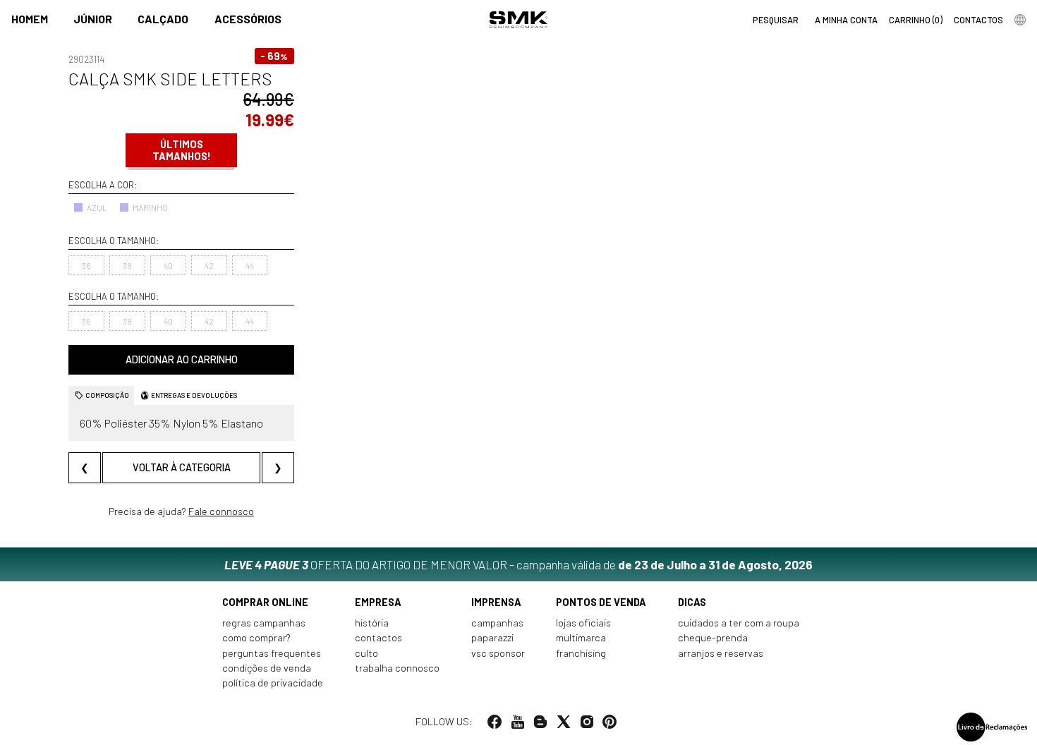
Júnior (92, 18)
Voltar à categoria (182, 467)
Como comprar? (256, 637)
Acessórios (247, 18)
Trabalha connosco (397, 668)
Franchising (581, 653)
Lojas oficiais (583, 623)
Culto (366, 653)
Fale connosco (221, 510)
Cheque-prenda (713, 637)
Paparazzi (492, 637)
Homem (29, 18)
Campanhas (497, 623)
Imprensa (496, 602)
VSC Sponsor (498, 653)
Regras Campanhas (263, 623)
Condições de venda (266, 668)
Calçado (163, 18)
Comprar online (265, 602)
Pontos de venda (601, 602)
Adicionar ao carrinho (182, 359)
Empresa (378, 602)
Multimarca (581, 637)
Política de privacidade (272, 683)
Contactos (378, 637)
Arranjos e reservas (720, 653)
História (372, 623)
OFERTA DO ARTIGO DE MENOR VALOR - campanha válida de (518, 564)
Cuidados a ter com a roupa (738, 623)
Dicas (692, 602)
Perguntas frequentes (271, 653)
